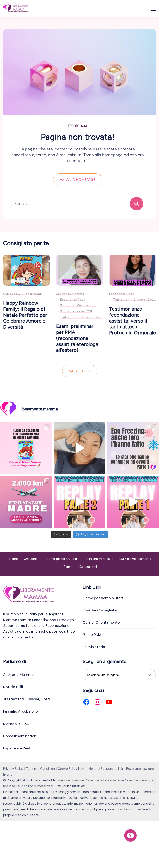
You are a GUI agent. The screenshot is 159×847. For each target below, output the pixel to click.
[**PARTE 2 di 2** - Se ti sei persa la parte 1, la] (79, 501)
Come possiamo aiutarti (103, 598)
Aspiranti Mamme (18, 674)
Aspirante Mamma (70, 294)
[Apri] (153, 9)
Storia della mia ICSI (76, 311)
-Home (13, 559)
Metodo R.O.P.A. (16, 723)
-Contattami (87, 566)
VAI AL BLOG (79, 371)
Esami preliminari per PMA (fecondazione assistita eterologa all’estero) (77, 338)
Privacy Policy (13, 768)
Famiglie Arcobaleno (20, 711)
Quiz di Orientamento (101, 622)
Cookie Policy (67, 768)
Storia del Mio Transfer (78, 305)
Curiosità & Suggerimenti (22, 294)
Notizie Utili (13, 686)
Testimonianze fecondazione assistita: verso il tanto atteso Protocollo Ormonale (132, 321)
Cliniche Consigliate (100, 610)
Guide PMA (92, 634)
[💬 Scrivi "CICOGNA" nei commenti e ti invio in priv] (79, 448)
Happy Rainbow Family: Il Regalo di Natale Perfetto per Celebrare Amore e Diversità (25, 315)
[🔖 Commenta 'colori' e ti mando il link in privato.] (26, 448)
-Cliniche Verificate (99, 559)
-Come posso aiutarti (61, 559)
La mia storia (94, 646)
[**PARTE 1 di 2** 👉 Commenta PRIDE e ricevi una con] (133, 501)
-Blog (66, 566)
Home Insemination (19, 735)
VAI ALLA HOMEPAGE (77, 179)
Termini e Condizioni (40, 768)
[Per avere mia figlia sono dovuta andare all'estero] (26, 501)
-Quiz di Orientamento (135, 559)
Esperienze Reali (72, 299)
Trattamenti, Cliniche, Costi (81, 317)
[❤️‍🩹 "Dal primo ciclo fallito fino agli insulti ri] (133, 448)
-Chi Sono (29, 559)
